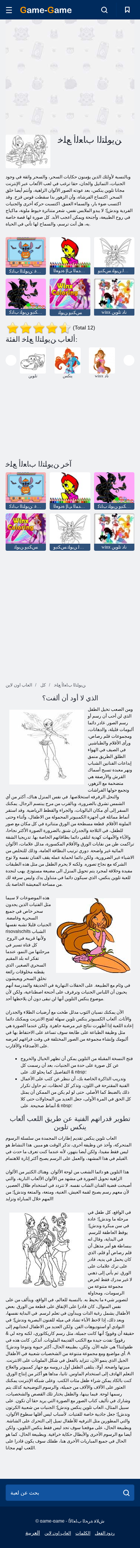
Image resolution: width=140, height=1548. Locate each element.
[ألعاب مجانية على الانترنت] (46, 10)
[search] (126, 1492)
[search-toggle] (104, 10)
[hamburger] (9, 9)
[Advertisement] (68, 76)
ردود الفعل (105, 1533)
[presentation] (11, 360)
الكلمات (82, 1533)
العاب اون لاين (57, 1533)
